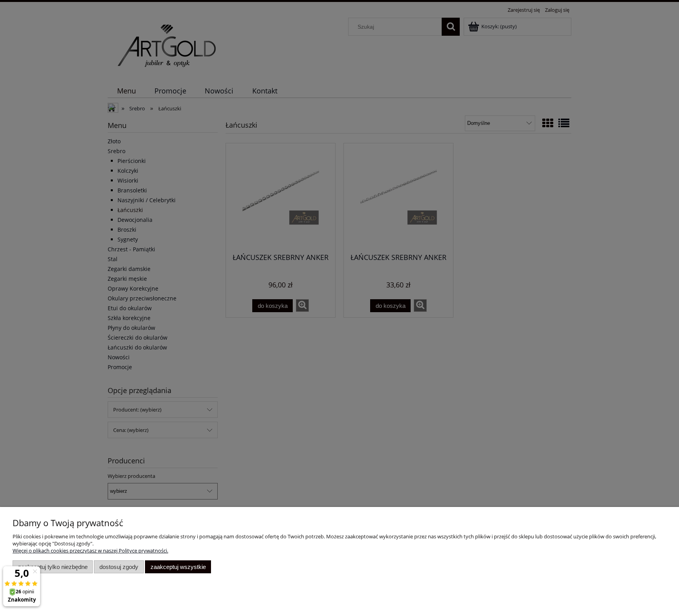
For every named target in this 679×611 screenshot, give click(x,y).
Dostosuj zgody (118, 566)
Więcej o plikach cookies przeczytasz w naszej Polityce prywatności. (90, 550)
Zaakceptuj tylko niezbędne (53, 566)
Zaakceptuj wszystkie (178, 566)
